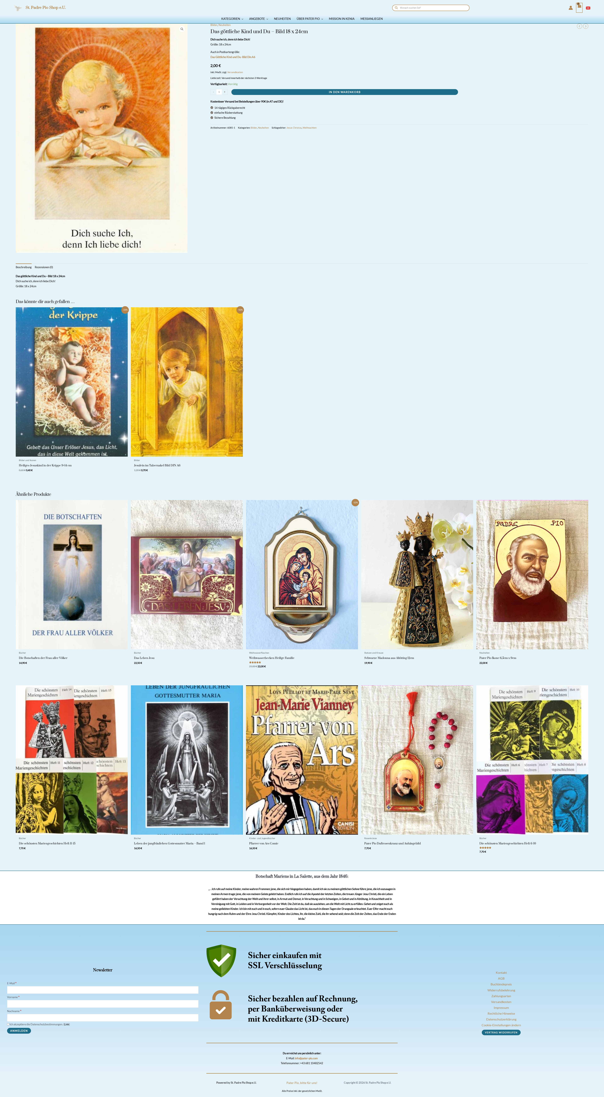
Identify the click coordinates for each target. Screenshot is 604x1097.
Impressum (501, 1007)
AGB (501, 978)
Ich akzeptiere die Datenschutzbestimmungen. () (39, 1024)
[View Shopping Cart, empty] (579, 8)
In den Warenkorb (345, 92)
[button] (241, 18)
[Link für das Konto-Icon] (571, 8)
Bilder (213, 25)
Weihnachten (309, 127)
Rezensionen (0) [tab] (44, 267)
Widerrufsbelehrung (501, 990)
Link (66, 1024)
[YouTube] (588, 8)
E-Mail (12, 983)
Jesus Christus (294, 127)
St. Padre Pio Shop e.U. (46, 7)
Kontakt (501, 972)
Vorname (13, 997)
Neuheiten (224, 25)
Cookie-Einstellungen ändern (501, 1025)
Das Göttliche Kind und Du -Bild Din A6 (232, 57)
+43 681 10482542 (311, 1063)
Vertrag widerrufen (501, 1032)
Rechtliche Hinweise (501, 1013)
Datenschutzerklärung (501, 1019)
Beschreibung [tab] (24, 267)
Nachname (14, 1011)
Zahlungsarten (501, 996)
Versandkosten (235, 72)
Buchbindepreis (501, 984)
